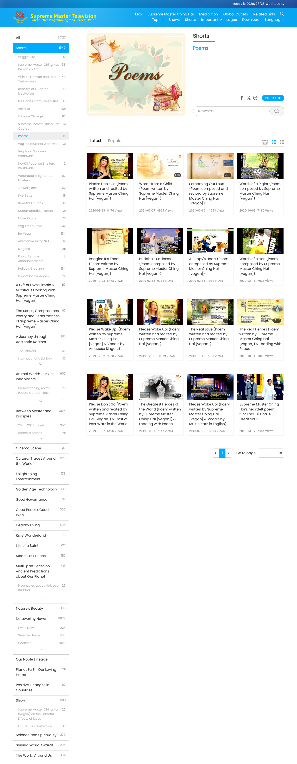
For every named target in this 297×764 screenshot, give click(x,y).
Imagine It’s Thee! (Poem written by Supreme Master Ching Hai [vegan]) (108, 266)
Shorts (190, 19)
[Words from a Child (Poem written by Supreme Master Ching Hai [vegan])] (160, 166)
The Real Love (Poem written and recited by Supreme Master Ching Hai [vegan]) (209, 336)
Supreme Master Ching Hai (171, 14)
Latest (96, 140)
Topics (157, 19)
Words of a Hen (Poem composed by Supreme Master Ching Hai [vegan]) (259, 266)
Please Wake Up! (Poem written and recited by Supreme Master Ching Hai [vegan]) (159, 336)
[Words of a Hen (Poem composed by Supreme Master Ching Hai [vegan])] (260, 241)
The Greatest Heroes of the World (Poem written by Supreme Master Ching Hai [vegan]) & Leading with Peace (160, 414)
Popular (115, 140)
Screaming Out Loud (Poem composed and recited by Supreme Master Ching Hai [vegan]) (208, 194)
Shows (174, 19)
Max (138, 14)
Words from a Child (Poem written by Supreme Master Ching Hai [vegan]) (159, 191)
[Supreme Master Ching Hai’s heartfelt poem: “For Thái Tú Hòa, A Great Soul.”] (260, 387)
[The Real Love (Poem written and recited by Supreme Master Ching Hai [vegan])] (210, 312)
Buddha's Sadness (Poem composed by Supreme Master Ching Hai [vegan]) (159, 266)
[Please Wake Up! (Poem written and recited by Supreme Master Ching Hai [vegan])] (160, 312)
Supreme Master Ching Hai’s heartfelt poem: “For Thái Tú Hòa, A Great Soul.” (259, 411)
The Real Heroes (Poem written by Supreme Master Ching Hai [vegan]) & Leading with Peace (260, 339)
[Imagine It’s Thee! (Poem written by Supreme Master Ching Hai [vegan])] (110, 241)
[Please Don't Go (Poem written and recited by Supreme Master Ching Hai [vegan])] (110, 166)
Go (279, 453)
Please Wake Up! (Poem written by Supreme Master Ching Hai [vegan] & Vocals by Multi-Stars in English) (209, 414)
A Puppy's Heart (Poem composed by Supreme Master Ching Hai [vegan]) (209, 266)
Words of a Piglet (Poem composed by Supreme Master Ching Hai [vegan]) (259, 191)
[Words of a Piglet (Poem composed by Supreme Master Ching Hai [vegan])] (260, 166)
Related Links (264, 14)
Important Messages (219, 19)
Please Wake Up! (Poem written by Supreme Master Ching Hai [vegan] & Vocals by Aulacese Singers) (109, 339)
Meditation (208, 14)
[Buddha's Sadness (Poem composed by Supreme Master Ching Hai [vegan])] (160, 241)
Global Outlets (235, 14)
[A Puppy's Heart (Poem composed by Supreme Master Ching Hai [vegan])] (210, 241)
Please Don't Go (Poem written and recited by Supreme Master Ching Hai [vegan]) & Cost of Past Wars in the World (108, 414)
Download (251, 19)
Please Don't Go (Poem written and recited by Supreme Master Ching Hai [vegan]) (108, 191)
